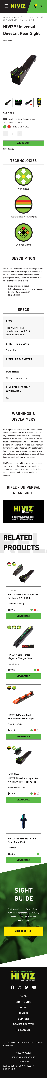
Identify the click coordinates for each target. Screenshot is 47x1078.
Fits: (6, 119)
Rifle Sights (29, 17)
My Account (24, 1030)
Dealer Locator (23, 1024)
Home (5, 17)
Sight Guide (23, 931)
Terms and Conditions (23, 1057)
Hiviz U (23, 1013)
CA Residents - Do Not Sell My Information (19, 1067)
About (23, 1007)
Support (23, 1018)
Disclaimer (23, 1061)
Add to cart (23, 143)
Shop (23, 996)
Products (15, 17)
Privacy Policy (23, 1053)
